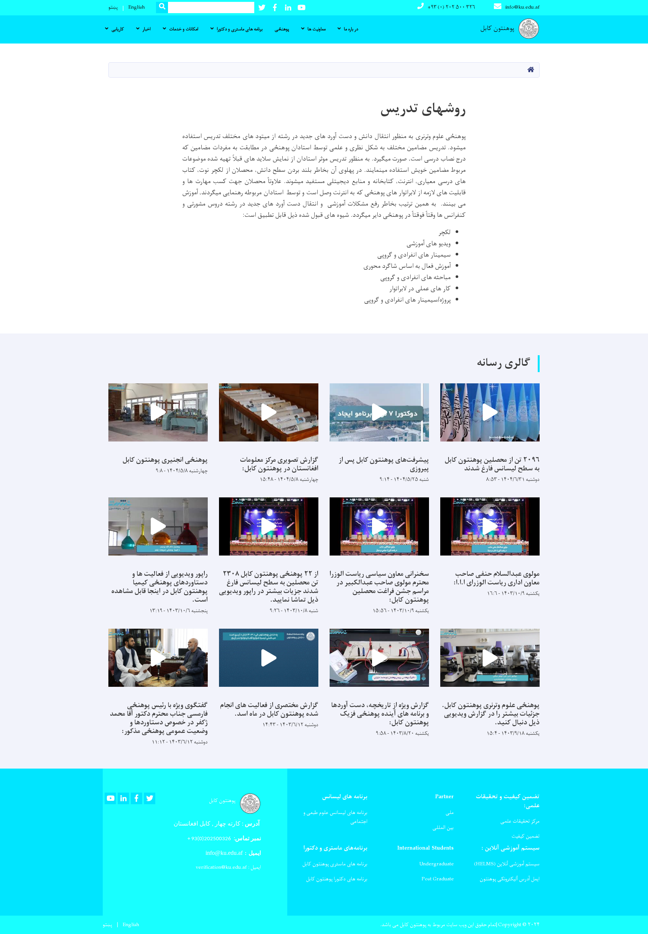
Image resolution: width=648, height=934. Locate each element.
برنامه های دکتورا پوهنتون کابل (337, 879)
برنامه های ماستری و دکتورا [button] (239, 29)
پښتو (113, 7)
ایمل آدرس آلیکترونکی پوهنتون (510, 879)
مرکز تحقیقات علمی (520, 821)
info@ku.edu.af (522, 7)
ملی (450, 812)
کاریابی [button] (117, 29)
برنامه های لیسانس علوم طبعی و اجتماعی (335, 817)
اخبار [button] (146, 29)
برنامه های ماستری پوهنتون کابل (335, 864)
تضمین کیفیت (526, 836)
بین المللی (443, 827)
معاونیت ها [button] (317, 29)
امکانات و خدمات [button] (183, 29)
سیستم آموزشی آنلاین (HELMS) (507, 864)
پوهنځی (281, 29)
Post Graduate (438, 879)
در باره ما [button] (351, 29)
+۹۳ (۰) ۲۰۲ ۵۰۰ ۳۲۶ (451, 7)
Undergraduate (436, 864)
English (136, 7)
